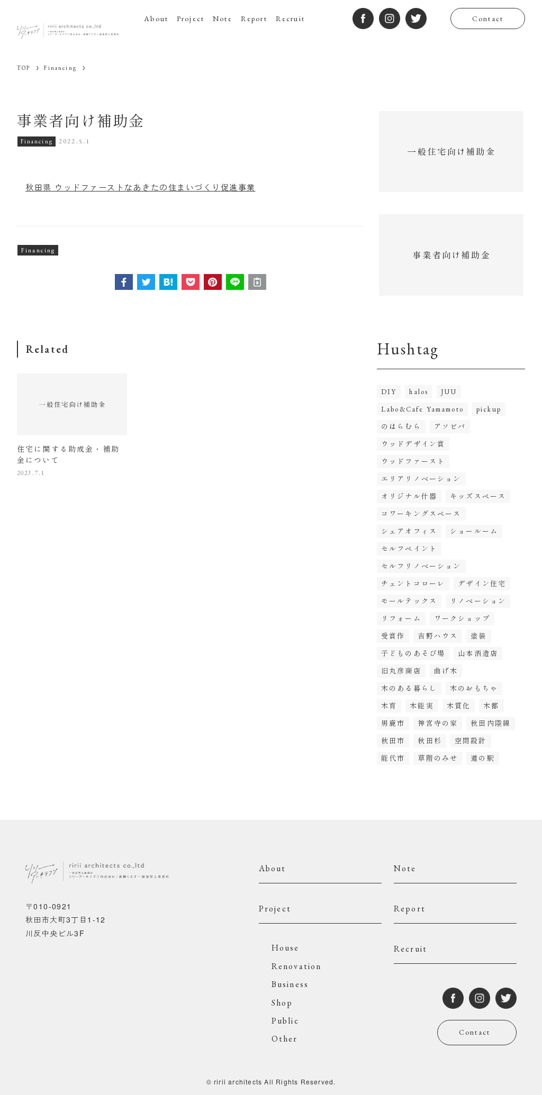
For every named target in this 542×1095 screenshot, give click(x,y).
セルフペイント (409, 548)
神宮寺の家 (438, 723)
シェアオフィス (409, 531)
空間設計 (471, 740)
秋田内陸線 (491, 723)
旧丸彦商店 (401, 671)
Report (410, 908)
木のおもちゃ (474, 688)
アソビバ (450, 426)
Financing (37, 141)
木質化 (459, 705)
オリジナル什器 (409, 496)
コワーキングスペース (421, 513)
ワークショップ (462, 618)
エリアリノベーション (421, 478)
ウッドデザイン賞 (413, 444)
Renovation (297, 966)
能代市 (393, 758)
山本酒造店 (478, 653)
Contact (487, 18)
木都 (491, 705)
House (286, 947)
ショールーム (474, 531)
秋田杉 (429, 740)
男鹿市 (393, 723)
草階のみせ (438, 758)
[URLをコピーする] (257, 282)
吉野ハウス (438, 636)
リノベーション (478, 601)
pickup (488, 409)
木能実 (421, 705)
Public (285, 1020)
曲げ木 (446, 671)
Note (405, 868)
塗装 (478, 636)
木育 (389, 705)
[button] (124, 282)
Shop (282, 1002)
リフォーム (401, 618)
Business (290, 984)
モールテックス (409, 601)
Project (275, 908)
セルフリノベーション (421, 566)
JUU (448, 391)
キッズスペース (478, 496)
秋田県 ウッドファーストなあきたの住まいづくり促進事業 (140, 187)
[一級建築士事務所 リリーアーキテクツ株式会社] (68, 30)
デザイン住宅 (482, 583)
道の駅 (482, 758)
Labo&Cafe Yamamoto (422, 409)
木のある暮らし (409, 688)
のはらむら (401, 426)
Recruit (410, 948)
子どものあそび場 (413, 653)
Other (285, 1038)
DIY (388, 391)
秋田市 (393, 740)
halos (418, 391)
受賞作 (393, 636)
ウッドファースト (413, 461)
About (272, 868)
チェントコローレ (413, 583)
